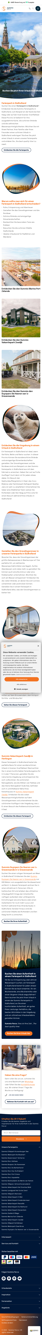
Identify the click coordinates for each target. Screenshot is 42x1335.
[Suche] (33, 8)
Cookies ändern (7, 1323)
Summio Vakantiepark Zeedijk (12, 1220)
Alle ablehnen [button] (22, 684)
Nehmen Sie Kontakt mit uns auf (20, 1102)
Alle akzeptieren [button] (21, 679)
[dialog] (21, 667)
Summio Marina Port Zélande (12, 1216)
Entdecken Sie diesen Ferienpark (17, 816)
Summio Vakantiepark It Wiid (12, 1197)
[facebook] (9, 1278)
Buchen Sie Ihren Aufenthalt (15, 921)
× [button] (38, 646)
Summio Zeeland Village (10, 1213)
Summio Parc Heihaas (10, 1161)
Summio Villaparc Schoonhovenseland (16, 1184)
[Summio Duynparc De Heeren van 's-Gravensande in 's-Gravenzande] (21, 844)
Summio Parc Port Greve (11, 1174)
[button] (21, 689)
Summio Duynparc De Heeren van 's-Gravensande (20, 1229)
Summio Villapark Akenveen (12, 1194)
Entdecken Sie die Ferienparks (16, 150)
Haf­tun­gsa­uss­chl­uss (9, 1320)
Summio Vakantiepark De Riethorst (14, 1207)
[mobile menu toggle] (37, 8)
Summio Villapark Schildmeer (12, 1223)
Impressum (23, 1320)
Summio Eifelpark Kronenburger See (15, 1151)
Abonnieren (20, 1139)
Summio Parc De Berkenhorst (12, 1168)
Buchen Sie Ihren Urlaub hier (18, 1033)
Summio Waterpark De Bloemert (13, 1155)
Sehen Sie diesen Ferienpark (15, 705)
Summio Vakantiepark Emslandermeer (16, 1200)
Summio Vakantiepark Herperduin (14, 1210)
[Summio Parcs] (12, 8)
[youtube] (20, 1278)
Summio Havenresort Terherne (13, 1158)
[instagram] (4, 1278)
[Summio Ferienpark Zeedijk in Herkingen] (21, 733)
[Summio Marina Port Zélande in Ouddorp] (21, 622)
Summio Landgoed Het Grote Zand (14, 1190)
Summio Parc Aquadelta (10, 1177)
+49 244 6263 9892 (15, 1095)
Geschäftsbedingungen (10, 1317)
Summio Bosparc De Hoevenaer (13, 1164)
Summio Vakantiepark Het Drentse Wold (16, 1187)
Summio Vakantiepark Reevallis (13, 1203)
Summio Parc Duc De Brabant (12, 1171)
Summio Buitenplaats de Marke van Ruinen (17, 1181)
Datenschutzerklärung (30, 1317)
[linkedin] (14, 1278)
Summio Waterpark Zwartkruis (13, 1226)
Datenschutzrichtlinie (23, 674)
